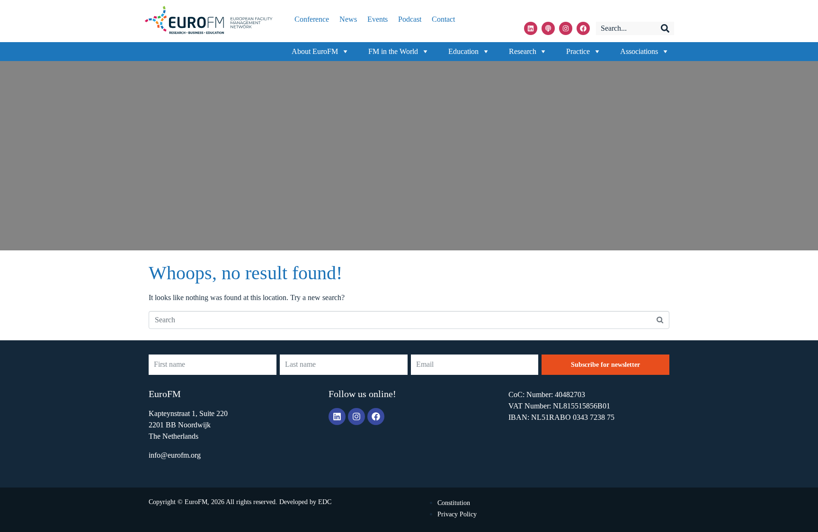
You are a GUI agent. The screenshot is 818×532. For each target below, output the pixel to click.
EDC (324, 501)
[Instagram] (565, 28)
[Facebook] (583, 28)
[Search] (665, 28)
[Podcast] (548, 28)
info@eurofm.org (175, 455)
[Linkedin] (530, 28)
